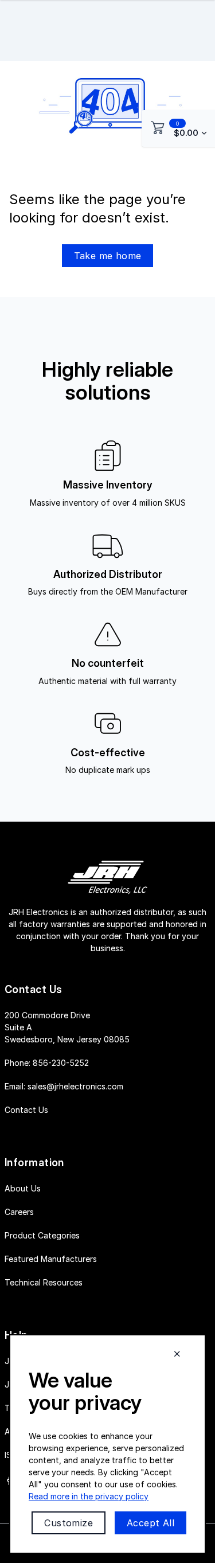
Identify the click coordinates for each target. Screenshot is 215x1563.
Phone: (47, 1063)
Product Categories (42, 1235)
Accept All (150, 1523)
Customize (68, 1523)
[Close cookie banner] (177, 1354)
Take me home (108, 255)
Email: (64, 1086)
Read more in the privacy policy (88, 1496)
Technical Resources (44, 1282)
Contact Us (26, 1110)
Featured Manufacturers (51, 1259)
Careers (19, 1212)
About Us (23, 1188)
